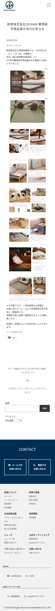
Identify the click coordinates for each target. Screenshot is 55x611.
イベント (17, 45)
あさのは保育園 (10, 528)
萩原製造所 (33, 539)
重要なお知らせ (10, 542)
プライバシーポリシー (13, 553)
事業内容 (32, 496)
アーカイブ (10, 416)
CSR (6, 521)
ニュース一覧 (9, 539)
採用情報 (32, 517)
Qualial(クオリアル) (37, 542)
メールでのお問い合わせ (14, 332)
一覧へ (27, 380)
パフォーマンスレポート (14, 517)
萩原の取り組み (10, 525)
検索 (7, 403)
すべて (9, 45)
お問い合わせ (34, 553)
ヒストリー (8, 496)
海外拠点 (32, 503)
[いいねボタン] (9, 338)
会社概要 (7, 507)
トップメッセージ (11, 500)
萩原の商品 (33, 500)
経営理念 (7, 503)
